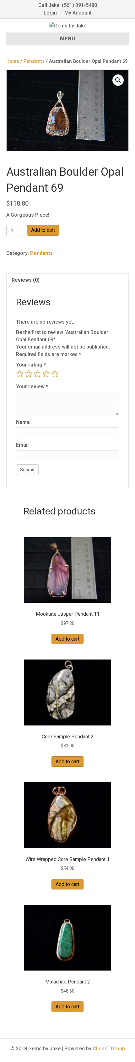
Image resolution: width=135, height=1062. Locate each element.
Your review (32, 387)
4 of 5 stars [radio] (46, 374)
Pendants (34, 61)
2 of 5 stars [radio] (28, 374)
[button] (118, 80)
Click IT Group (109, 1049)
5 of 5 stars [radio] (55, 374)
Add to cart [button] (67, 639)
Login (50, 13)
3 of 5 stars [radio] (37, 374)
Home (12, 61)
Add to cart (43, 230)
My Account (78, 13)
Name (23, 422)
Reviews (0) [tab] (26, 280)
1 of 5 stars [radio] (20, 374)
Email (22, 445)
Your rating (31, 365)
